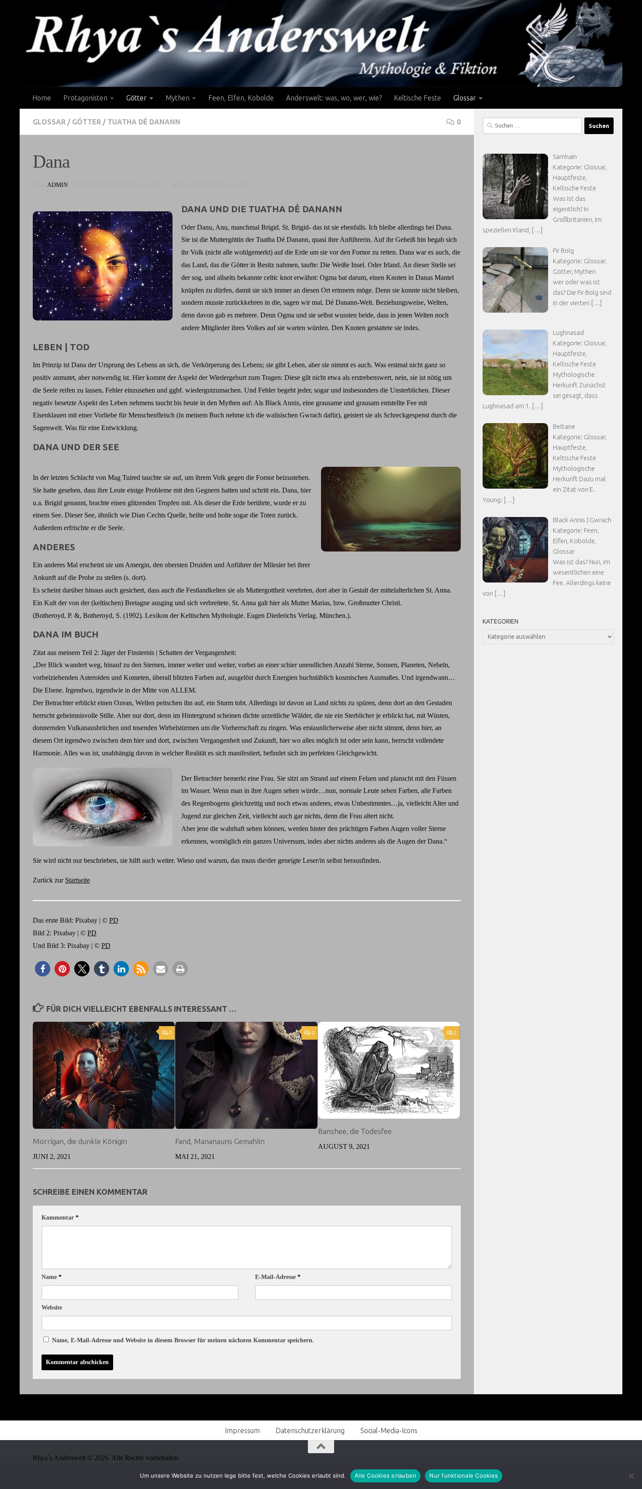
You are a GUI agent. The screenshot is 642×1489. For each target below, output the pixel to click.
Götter (136, 98)
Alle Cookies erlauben (385, 1475)
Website (51, 1307)
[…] (537, 230)
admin (57, 185)
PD (113, 920)
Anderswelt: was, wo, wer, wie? (334, 98)
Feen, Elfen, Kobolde (241, 98)
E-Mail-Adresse (277, 1277)
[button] (42, 968)
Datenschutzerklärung (310, 1430)
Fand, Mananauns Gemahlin (220, 1141)
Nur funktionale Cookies (463, 1475)
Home (41, 98)
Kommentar (60, 1217)
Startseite (77, 880)
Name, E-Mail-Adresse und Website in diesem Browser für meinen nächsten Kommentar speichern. (183, 1340)
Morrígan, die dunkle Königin (80, 1141)
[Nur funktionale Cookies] (631, 1476)
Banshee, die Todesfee (355, 1131)
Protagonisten (85, 98)
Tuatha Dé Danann (143, 122)
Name (51, 1277)
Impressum (242, 1430)
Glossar (464, 98)
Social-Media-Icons (389, 1430)
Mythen (178, 98)
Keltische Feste (417, 98)
